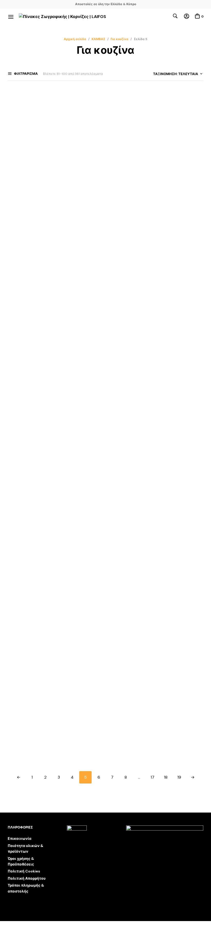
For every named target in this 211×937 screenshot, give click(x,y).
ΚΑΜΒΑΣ (98, 39)
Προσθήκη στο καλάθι (164, 175)
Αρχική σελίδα (75, 39)
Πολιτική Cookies (24, 871)
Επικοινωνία (19, 838)
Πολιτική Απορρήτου (27, 878)
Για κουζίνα (119, 39)
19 (179, 777)
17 (152, 777)
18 (166, 777)
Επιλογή (15, 180)
